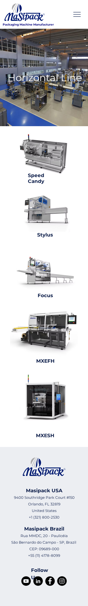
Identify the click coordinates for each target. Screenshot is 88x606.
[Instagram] (62, 581)
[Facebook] (50, 581)
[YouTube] (26, 581)
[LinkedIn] (38, 581)
